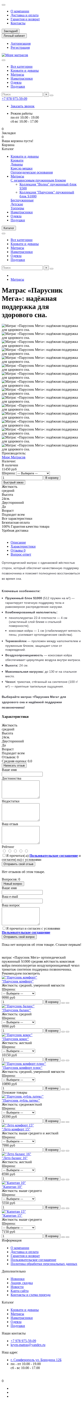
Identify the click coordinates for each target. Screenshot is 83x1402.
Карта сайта (20, 1291)
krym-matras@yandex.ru (28, 1345)
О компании (20, 11)
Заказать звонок (23, 106)
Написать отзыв (14, 765)
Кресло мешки (22, 168)
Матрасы (17, 74)
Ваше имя (9, 770)
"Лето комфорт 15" (16, 1129)
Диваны (17, 164)
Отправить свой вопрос (19, 937)
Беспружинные (22, 200)
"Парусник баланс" (16, 1010)
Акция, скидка (22, 1283)
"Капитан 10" (12, 1187)
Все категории (22, 66)
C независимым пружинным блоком (38, 180)
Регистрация (20, 47)
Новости (17, 1287)
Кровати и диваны (25, 70)
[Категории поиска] (3, 60)
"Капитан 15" (12, 1215)
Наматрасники (22, 78)
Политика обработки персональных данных (44, 1264)
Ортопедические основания (32, 172)
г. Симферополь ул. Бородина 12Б (36, 1360)
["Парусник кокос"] (17, 1035)
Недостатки (10, 801)
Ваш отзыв (10, 824)
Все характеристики (17, 518)
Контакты (18, 23)
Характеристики (23, 546)
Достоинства (11, 778)
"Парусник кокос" (15, 1039)
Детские (17, 204)
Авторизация (21, 43)
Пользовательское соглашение (33, 1260)
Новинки (18, 1279)
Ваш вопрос (11, 905)
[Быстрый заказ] (63, 1003)
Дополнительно (14, 1271)
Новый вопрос (13, 883)
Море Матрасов (13, 457)
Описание (18, 542)
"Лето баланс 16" (15, 1158)
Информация (11, 1240)
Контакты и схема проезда (30, 1295)
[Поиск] (51, 95)
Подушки (18, 86)
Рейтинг (8, 847)
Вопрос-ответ (21, 554)
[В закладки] (67, 1003)
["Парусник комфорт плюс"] (24, 1064)
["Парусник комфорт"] (19, 977)
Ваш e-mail (10, 896)
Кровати (17, 160)
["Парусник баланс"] (18, 1006)
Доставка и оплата (25, 15)
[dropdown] (3, 5)
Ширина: (8, 473)
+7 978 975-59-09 (14, 98)
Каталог (8, 1302)
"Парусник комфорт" (18, 981)
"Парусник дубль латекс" (21, 1100)
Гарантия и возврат (25, 19)
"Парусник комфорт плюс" (22, 1068)
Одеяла (16, 82)
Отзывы (18, 550)
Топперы (17, 208)
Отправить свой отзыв (18, 864)
